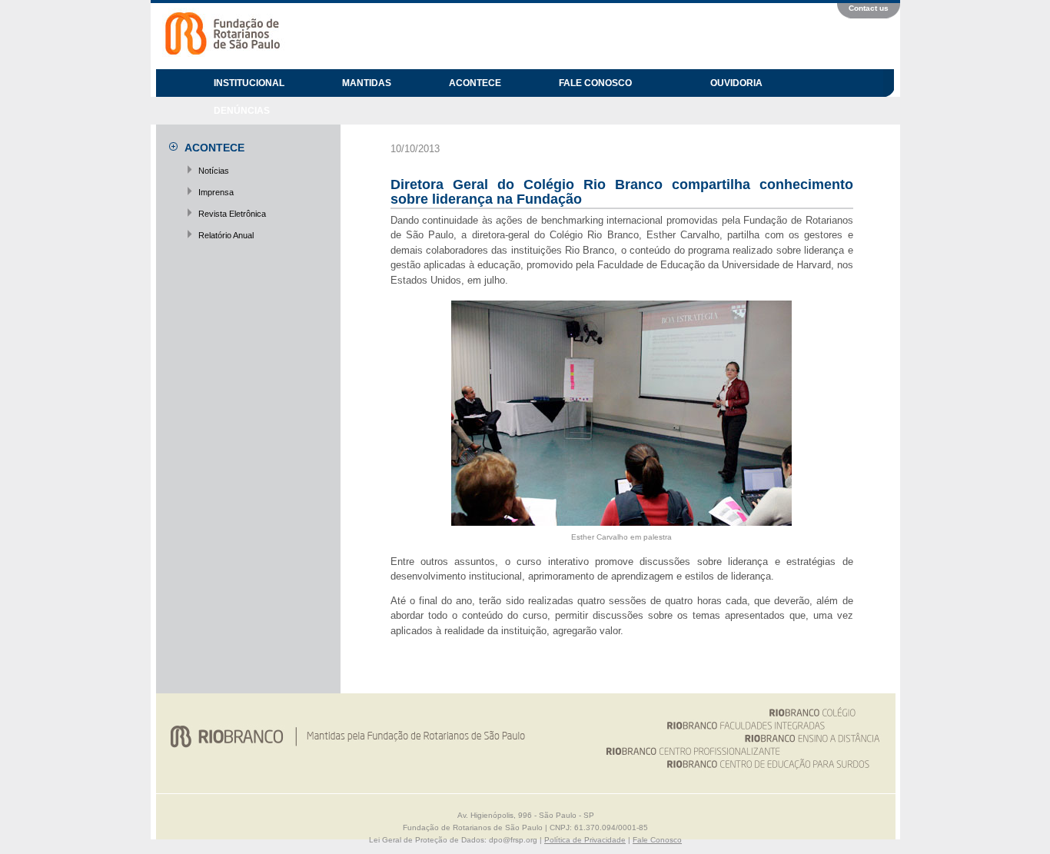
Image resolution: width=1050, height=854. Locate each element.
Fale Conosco (657, 840)
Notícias (213, 170)
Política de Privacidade (585, 840)
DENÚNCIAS (242, 110)
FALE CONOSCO (595, 83)
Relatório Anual (226, 235)
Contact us (869, 8)
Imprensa (216, 192)
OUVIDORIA (736, 83)
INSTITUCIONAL (249, 83)
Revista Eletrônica (232, 213)
